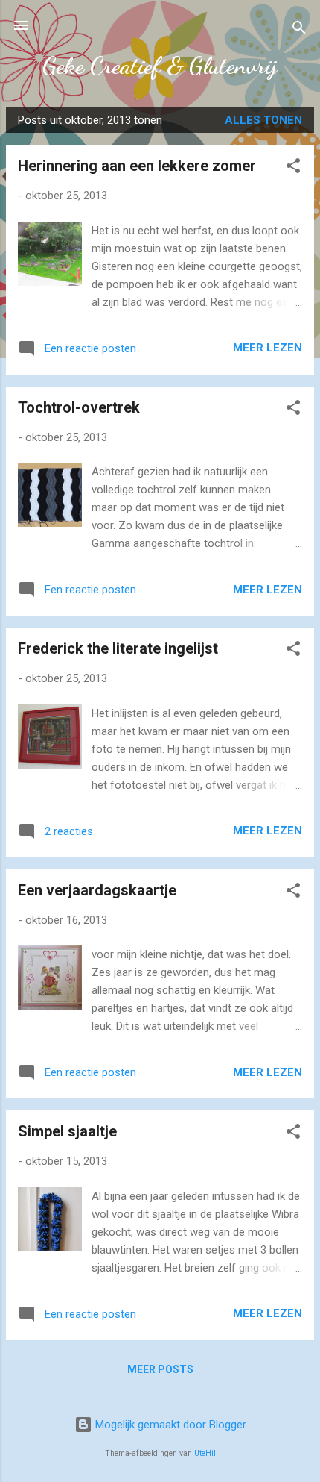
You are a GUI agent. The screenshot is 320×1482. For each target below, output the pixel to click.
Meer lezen (267, 347)
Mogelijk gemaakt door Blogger (169, 1424)
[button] (293, 168)
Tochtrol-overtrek (79, 407)
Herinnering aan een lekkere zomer (137, 166)
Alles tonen (263, 120)
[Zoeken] (299, 30)
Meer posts (160, 1369)
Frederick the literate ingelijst (118, 648)
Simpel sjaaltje (67, 1131)
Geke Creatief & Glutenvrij (160, 65)
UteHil (205, 1453)
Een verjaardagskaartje (97, 890)
